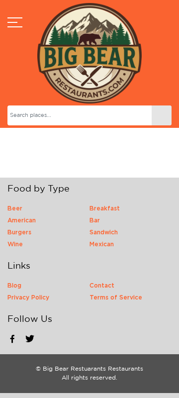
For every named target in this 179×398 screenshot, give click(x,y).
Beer (14, 208)
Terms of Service (116, 297)
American (21, 220)
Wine (15, 244)
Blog (14, 286)
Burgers (19, 232)
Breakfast (105, 208)
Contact (102, 286)
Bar (95, 220)
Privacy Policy (28, 297)
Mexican (102, 244)
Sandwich (104, 232)
